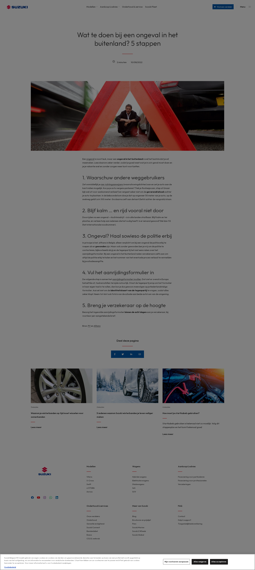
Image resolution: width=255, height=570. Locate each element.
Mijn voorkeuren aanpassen (176, 562)
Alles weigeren (200, 562)
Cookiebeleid (10, 567)
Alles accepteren (218, 562)
